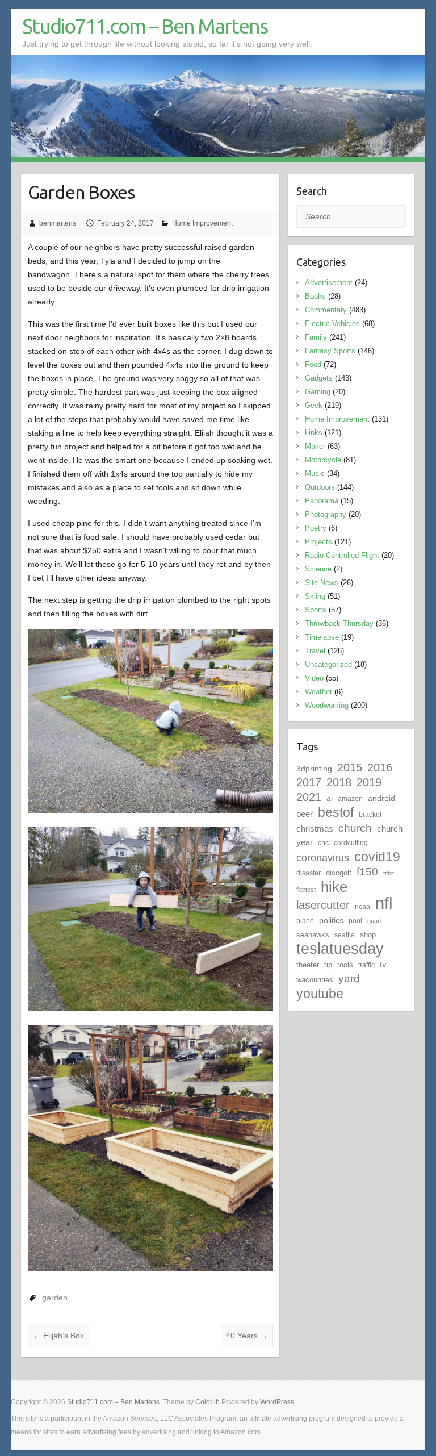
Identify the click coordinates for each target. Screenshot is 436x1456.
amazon (350, 799)
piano (305, 921)
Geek (313, 405)
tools (345, 965)
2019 (369, 782)
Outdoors (320, 487)
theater (307, 965)
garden (55, 1297)
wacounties (314, 979)
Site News (321, 582)
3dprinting (314, 768)
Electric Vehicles (332, 323)
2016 (379, 767)
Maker (315, 446)
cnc (323, 843)
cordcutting (351, 843)
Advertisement (329, 282)
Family (316, 337)
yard (349, 978)
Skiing (315, 596)
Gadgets (319, 378)
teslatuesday (340, 948)
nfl (383, 903)
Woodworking (327, 705)
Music (315, 473)
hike (334, 887)
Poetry (315, 528)
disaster (308, 873)
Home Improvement (202, 223)
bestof (336, 812)
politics (331, 920)
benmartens (57, 223)
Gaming (317, 391)
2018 (338, 782)
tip (328, 965)
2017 (308, 782)
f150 (367, 872)
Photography (325, 514)
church (355, 828)
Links (313, 432)
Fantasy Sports (330, 351)
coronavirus (322, 857)
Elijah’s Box (58, 1335)
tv (383, 964)
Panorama (321, 501)
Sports (315, 610)
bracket (370, 815)
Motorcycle (323, 460)
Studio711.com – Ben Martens (144, 25)
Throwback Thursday (339, 623)
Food (313, 364)
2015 (349, 767)
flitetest (306, 889)
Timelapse (322, 637)
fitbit (388, 873)
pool (355, 921)
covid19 (377, 856)
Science (318, 569)
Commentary (326, 310)
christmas (314, 828)
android (381, 798)
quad (374, 920)
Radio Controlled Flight (342, 555)
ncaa (362, 907)
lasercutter (323, 905)
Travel (315, 650)
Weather (318, 691)
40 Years (247, 1335)
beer (304, 814)
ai (329, 798)
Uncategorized (328, 664)
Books (315, 296)
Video (314, 678)
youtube (319, 993)
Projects (318, 541)
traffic (366, 965)
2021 (308, 797)
